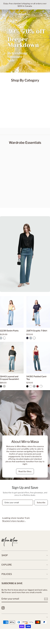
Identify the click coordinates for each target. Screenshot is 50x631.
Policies (7, 574)
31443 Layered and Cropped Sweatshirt (9, 377)
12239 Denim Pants (9, 330)
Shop (5, 555)
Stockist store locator (13, 521)
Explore (7, 564)
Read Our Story (25, 471)
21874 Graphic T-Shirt (36, 330)
